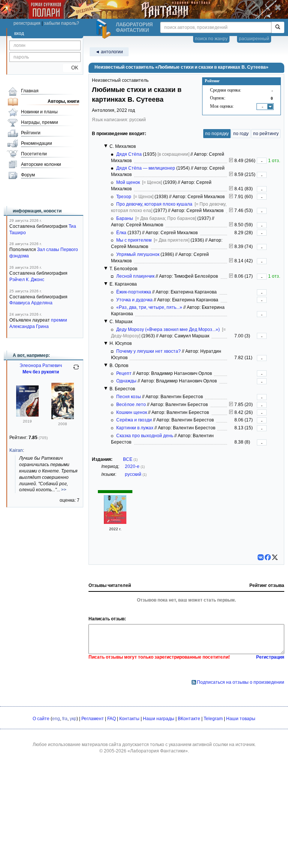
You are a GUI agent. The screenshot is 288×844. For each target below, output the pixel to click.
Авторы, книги (63, 101)
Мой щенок (128, 182)
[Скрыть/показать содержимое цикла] (105, 145)
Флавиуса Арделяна (30, 302)
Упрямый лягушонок (137, 254)
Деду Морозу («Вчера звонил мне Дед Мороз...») (168, 329)
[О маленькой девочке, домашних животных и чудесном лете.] (231, 404)
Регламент (92, 718)
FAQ (111, 718)
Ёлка (121, 232)
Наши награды (158, 718)
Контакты (129, 718)
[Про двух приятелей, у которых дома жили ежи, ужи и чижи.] (231, 246)
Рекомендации (36, 143)
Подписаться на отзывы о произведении (240, 682)
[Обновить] (76, 370)
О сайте (41, 718)
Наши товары (240, 718)
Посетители (34, 153)
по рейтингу (266, 133)
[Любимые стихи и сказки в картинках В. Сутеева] (115, 522)
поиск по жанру (211, 38)
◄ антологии (109, 51)
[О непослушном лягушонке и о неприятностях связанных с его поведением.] (231, 260)
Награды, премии (39, 122)
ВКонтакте (189, 718)
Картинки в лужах (134, 427)
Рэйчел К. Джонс (26, 279)
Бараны (124, 218)
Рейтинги (30, 132)
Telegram (213, 718)
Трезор (123, 196)
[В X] (275, 557)
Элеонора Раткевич (41, 365)
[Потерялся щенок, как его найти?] (231, 188)
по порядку (217, 133)
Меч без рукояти (40, 372)
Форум (28, 175)
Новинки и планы (39, 111)
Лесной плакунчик (135, 276)
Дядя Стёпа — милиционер (145, 168)
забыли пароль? (61, 23)
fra (65, 718)
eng (56, 718)
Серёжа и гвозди (134, 420)
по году (241, 133)
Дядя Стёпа (129, 154)
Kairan (16, 450)
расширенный (254, 38)
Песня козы (128, 396)
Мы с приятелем (134, 240)
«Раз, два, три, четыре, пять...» (149, 307)
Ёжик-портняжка (133, 292)
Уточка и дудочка (134, 299)
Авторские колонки (41, 164)
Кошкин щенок (131, 412)
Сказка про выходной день (144, 435)
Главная (30, 90)
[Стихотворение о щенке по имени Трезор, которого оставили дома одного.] (231, 196)
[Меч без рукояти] (27, 415)
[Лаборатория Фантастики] (104, 29)
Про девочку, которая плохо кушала (154, 204)
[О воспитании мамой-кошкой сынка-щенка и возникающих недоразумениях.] (231, 412)
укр (73, 718)
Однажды (126, 381)
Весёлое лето (131, 404)
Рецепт (124, 373)
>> (63, 489)
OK (71, 68)
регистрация (27, 23)
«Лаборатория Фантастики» (158, 751)
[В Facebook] (268, 557)
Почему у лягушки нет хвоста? (148, 351)
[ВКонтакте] (261, 557)
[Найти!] (277, 27)
